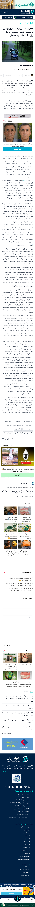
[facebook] (13, 787)
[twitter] (25, 787)
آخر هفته (27, 853)
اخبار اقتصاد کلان (25, 827)
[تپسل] (3, 121)
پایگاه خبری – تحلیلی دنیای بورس (19, 809)
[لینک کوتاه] (12, 439)
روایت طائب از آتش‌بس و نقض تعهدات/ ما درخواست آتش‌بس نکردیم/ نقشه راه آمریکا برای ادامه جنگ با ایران (18, 698)
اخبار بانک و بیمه (25, 844)
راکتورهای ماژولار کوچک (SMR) (23, 433)
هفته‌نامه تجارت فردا (23, 812)
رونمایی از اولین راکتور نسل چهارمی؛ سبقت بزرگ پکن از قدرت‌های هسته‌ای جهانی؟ (16, 492)
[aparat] (9, 787)
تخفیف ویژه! (17, 475)
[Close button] (34, 886)
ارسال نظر (7, 645)
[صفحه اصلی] (17, 898)
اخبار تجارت (27, 836)
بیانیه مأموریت (25, 875)
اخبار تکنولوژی (26, 850)
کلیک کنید (11, 893)
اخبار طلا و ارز (26, 833)
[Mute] (5, 464)
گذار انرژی (18, 429)
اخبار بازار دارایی (26, 842)
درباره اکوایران (25, 873)
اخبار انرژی (27, 839)
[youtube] (21, 787)
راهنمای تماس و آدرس (23, 870)
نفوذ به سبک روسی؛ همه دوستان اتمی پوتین (18, 487)
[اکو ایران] (27, 12)
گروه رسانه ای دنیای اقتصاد (21, 794)
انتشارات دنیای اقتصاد (23, 815)
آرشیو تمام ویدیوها (25, 856)
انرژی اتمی (18, 421)
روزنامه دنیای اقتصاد (23, 797)
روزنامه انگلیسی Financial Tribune (19, 803)
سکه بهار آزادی (28, 17)
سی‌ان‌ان (25, 180)
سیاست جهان (24, 23)
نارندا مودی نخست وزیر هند (15, 425)
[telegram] (17, 787)
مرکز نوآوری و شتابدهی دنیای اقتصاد (19, 818)
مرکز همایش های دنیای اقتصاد (20, 806)
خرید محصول (17, 149)
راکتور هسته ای (28, 429)
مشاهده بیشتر (7, 733)
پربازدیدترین (24, 691)
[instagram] (29, 787)
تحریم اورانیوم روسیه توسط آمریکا (22, 69)
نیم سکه (8, 17)
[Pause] (3, 464)
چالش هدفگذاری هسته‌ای (24, 496)
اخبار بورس (27, 830)
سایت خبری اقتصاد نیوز (22, 800)
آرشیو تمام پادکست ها (24, 859)
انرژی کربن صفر (8, 433)
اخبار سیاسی (26, 847)
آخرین (31, 691)
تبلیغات (27, 867)
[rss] (5, 787)
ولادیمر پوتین (8, 421)
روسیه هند (29, 425)
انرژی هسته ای (28, 421)
